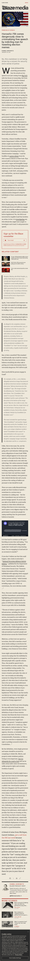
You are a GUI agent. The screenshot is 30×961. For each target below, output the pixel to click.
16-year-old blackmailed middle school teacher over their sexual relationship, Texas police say (19, 258)
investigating (20, 219)
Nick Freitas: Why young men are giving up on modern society (18, 263)
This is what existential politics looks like (19, 269)
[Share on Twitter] (13, 878)
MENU (26, 2)
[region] (15, 945)
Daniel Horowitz (8, 50)
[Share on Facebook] (10, 878)
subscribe (5, 2)
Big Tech (24, 75)
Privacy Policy (19, 243)
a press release (14, 156)
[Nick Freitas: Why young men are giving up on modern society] (6, 264)
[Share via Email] (17, 878)
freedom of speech (8, 30)
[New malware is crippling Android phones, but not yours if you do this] (7, 914)
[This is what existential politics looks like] (6, 270)
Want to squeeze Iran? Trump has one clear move (20, 923)
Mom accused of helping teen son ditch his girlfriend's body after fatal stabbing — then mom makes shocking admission (21, 904)
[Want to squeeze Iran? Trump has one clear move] (7, 924)
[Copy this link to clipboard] (20, 878)
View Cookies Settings (15, 958)
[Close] (28, 932)
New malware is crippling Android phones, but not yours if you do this (20, 914)
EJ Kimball (17, 926)
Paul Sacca (17, 907)
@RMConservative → (16, 896)
